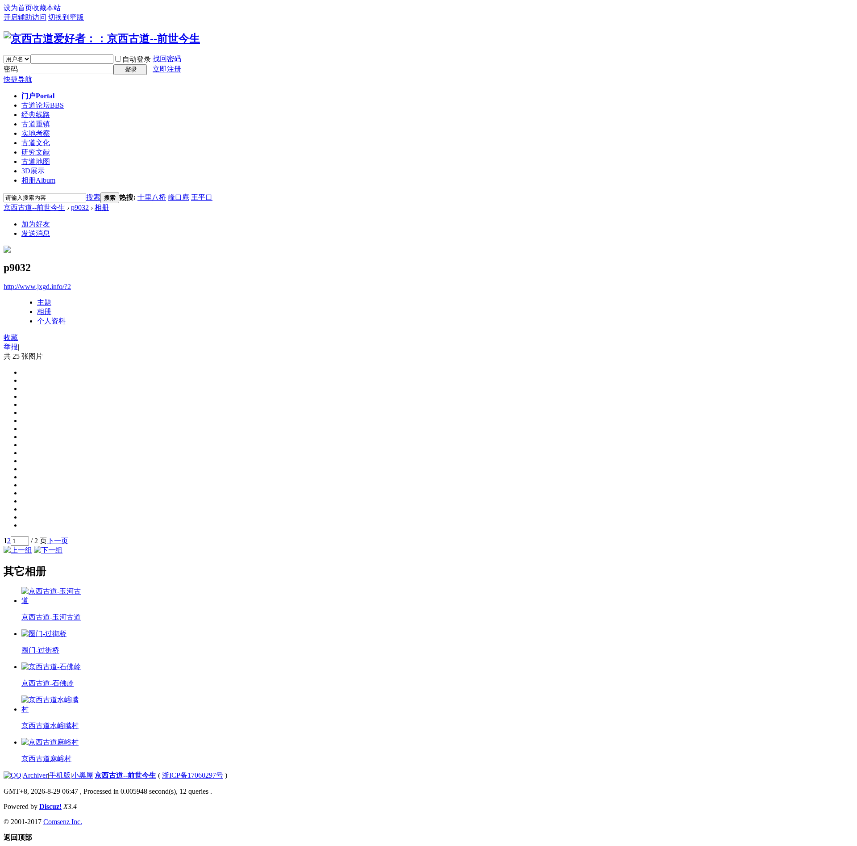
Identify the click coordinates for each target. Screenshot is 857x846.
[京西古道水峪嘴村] (51, 709)
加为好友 (35, 224)
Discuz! (50, 806)
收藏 (11, 337)
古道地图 (35, 161)
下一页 (57, 540)
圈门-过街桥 (40, 650)
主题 (44, 302)
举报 (11, 347)
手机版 (60, 775)
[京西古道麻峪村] (50, 742)
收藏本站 (46, 8)
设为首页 (18, 8)
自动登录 (136, 59)
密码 (11, 69)
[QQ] (12, 775)
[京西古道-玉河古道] (51, 600)
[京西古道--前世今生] (102, 38)
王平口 (201, 197)
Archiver (35, 775)
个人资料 (51, 321)
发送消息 (35, 233)
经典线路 (35, 114)
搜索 (93, 197)
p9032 (80, 207)
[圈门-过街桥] (44, 633)
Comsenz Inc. (62, 821)
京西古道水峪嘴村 (50, 725)
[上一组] (18, 550)
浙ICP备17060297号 (192, 775)
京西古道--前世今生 (34, 207)
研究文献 (35, 152)
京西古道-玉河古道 (51, 617)
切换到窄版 (66, 17)
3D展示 (33, 171)
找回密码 (167, 59)
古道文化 (35, 143)
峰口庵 (178, 197)
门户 (37, 96)
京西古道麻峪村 (46, 758)
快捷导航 (18, 79)
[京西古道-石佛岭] (51, 666)
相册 (38, 180)
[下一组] (48, 550)
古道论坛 (42, 105)
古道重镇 (35, 124)
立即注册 (167, 69)
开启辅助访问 (25, 17)
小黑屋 (82, 775)
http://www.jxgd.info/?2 (37, 286)
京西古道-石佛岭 (47, 683)
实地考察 (35, 133)
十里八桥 (151, 197)
